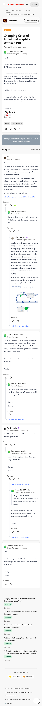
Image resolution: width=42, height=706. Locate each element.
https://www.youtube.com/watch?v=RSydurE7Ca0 (20, 197)
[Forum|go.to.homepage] (15, 4)
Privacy (30, 692)
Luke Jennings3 (20, 237)
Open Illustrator (31, 21)
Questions (8, 12)
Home (6, 10)
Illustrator (28, 10)
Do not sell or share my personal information (18, 699)
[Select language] (27, 4)
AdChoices (10, 703)
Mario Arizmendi (12, 157)
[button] (4, 5)
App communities (17, 10)
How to (7, 123)
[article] (21, 181)
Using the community (11, 692)
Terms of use (22, 692)
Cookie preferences (10, 696)
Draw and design (17, 123)
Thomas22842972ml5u (15, 51)
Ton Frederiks (12, 428)
